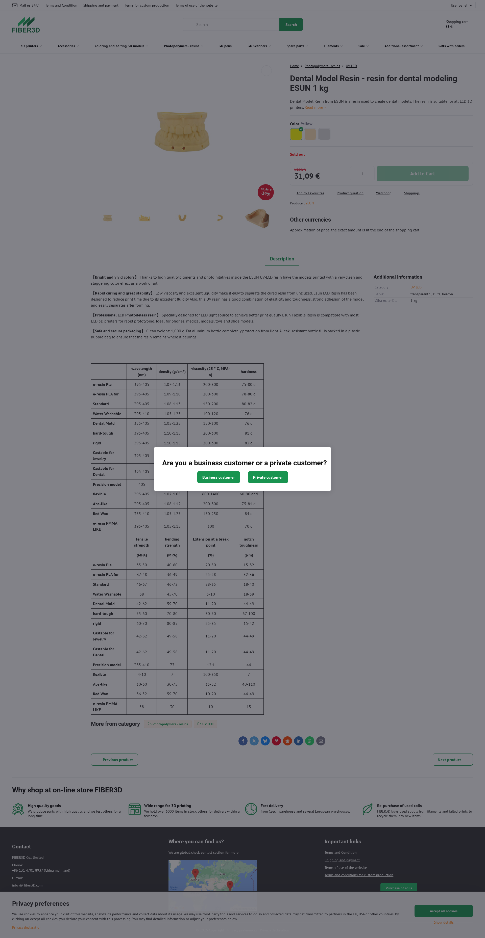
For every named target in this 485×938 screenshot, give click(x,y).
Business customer (218, 477)
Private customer (268, 477)
